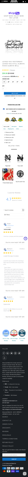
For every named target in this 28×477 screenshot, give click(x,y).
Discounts (6, 428)
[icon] (4, 353)
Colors (17, 128)
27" (17, 82)
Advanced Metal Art (11, 463)
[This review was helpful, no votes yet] (20, 242)
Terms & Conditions (10, 439)
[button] (14, 76)
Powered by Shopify (7, 465)
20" (8, 82)
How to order (6, 126)
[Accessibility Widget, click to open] (25, 238)
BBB (6, 384)
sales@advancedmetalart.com (9, 400)
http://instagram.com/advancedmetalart (12, 409)
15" (4, 82)
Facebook (7, 395)
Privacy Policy (8, 446)
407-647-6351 (5, 402)
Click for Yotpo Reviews (6, 339)
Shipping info (11, 128)
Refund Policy (7, 442)
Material (21, 126)
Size (5, 128)
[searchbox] (13, 210)
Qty (3, 86)
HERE (10, 113)
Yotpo (6, 390)
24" (13, 82)
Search (5, 417)
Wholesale (6, 435)
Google (6, 387)
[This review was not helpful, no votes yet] (22, 242)
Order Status (7, 424)
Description (14, 126)
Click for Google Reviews (14, 339)
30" (22, 82)
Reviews (5, 431)
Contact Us (6, 420)
